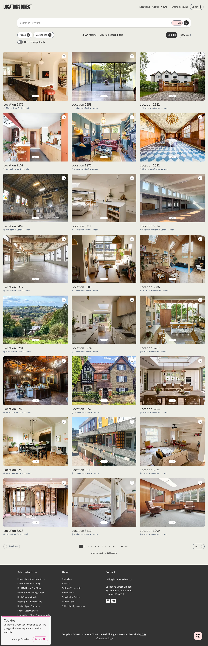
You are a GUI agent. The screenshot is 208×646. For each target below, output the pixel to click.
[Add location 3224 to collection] (200, 422)
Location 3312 (13, 287)
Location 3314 (150, 226)
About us (66, 583)
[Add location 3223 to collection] (64, 483)
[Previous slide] (8, 96)
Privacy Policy (68, 592)
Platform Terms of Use (72, 588)
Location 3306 (150, 287)
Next (196, 546)
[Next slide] (64, 96)
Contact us (67, 579)
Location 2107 (13, 165)
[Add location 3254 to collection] (200, 361)
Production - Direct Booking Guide (33, 615)
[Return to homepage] (17, 7)
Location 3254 (150, 409)
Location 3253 (13, 470)
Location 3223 (13, 531)
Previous (13, 546)
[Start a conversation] (198, 636)
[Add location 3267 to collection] (200, 300)
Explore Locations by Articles (31, 579)
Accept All (40, 639)
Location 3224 (150, 470)
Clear (111, 35)
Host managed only (34, 42)
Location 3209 (150, 531)
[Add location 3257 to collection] (132, 361)
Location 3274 (82, 348)
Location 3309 (82, 287)
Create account (179, 7)
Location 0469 (13, 226)
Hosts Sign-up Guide (27, 597)
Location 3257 (82, 409)
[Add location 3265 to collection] (64, 361)
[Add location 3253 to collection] (64, 422)
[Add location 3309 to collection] (132, 239)
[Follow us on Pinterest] (113, 601)
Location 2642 (150, 104)
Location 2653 (82, 104)
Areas (24, 35)
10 (113, 546)
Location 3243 (82, 470)
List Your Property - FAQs (29, 583)
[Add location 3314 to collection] (200, 178)
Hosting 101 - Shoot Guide (29, 601)
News (164, 7)
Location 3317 (82, 226)
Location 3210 (82, 531)
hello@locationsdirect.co (119, 579)
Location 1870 (82, 165)
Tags (178, 22)
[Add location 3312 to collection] (64, 239)
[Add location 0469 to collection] (64, 178)
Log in (195, 7)
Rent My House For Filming (30, 588)
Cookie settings (104, 638)
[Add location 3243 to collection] (132, 422)
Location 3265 (13, 409)
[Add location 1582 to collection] (200, 117)
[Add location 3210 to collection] (132, 483)
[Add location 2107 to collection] (64, 117)
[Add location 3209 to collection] (200, 483)
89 (126, 546)
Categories (43, 35)
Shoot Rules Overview (27, 610)
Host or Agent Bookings (28, 606)
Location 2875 (13, 104)
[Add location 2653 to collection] (132, 56)
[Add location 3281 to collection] (64, 300)
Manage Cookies (20, 639)
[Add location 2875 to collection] (64, 56)
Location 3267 (150, 348)
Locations (144, 7)
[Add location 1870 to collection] (132, 117)
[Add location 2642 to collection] (200, 56)
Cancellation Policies (71, 597)
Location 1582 (150, 165)
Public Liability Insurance (73, 606)
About (155, 7)
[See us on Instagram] (108, 601)
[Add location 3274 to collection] (132, 300)
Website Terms (69, 601)
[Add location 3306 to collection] (200, 239)
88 (122, 546)
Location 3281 (13, 348)
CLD (143, 634)
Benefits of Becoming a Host (30, 592)
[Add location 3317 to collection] (132, 178)
